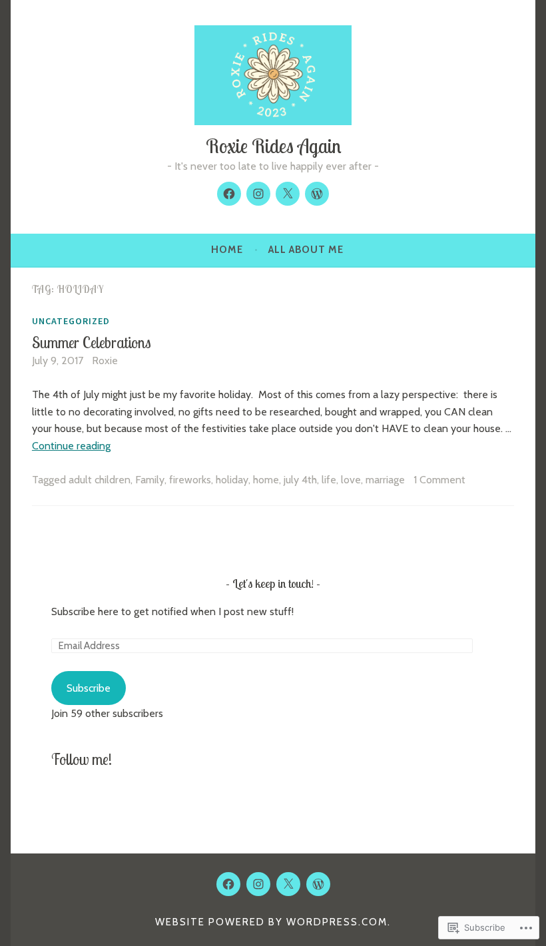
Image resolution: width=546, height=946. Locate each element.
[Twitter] (287, 193)
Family (149, 479)
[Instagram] (258, 193)
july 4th (300, 479)
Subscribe (89, 688)
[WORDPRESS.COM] (318, 884)
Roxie (105, 360)
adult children (100, 479)
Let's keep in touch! (273, 583)
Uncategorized (71, 321)
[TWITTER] (288, 884)
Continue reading (71, 445)
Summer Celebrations (91, 342)
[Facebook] (229, 193)
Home (227, 250)
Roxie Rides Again (273, 146)
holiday (232, 479)
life (329, 479)
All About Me (306, 250)
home (266, 479)
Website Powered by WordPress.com (271, 922)
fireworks (190, 479)
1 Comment (439, 479)
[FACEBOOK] (228, 884)
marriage (385, 479)
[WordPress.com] (317, 193)
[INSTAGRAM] (258, 884)
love (351, 479)
